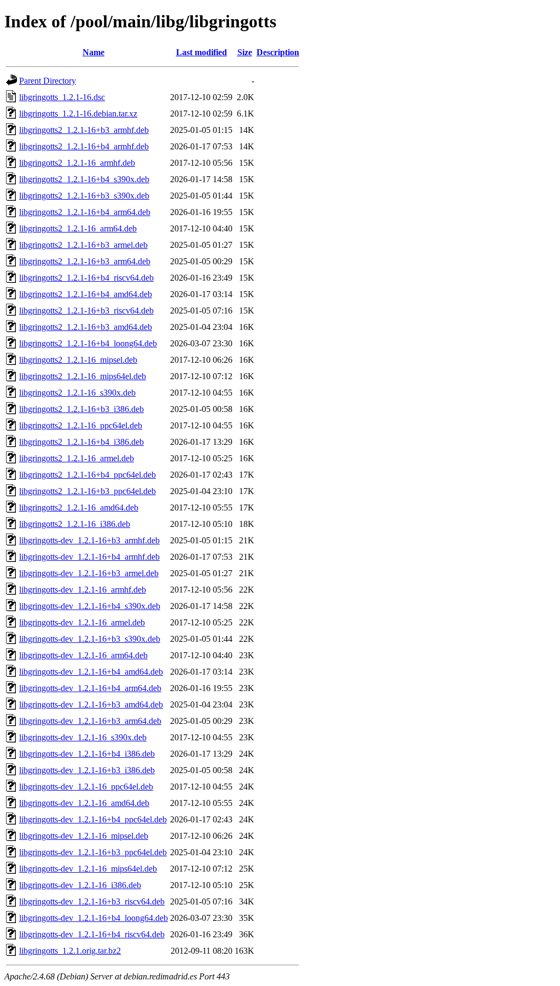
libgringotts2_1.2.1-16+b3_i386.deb (81, 409)
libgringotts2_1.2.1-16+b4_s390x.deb (84, 179)
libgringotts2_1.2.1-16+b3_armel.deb (83, 245)
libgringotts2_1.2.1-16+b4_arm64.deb (84, 212)
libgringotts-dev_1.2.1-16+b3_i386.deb (87, 770)
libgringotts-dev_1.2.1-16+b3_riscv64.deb (92, 901)
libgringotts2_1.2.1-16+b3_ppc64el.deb (87, 491)
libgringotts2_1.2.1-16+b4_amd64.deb (85, 294)
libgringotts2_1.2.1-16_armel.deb (76, 458)
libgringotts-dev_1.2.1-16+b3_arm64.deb (90, 721)
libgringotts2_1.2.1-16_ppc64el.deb (80, 425)
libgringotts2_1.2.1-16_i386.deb (74, 524)
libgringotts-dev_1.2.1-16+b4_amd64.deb (91, 671)
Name (93, 52)
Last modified (201, 52)
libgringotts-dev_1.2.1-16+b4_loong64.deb (93, 918)
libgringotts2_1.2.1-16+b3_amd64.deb (85, 327)
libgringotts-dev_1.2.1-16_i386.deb (80, 885)
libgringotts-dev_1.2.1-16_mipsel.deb (83, 835)
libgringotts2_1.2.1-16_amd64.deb (78, 507)
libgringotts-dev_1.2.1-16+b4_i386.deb (87, 753)
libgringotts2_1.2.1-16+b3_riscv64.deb (86, 310)
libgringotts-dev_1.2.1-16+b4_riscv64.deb (92, 934)
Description (277, 52)
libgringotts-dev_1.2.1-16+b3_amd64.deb (91, 704)
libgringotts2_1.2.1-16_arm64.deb (78, 228)
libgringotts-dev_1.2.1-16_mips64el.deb (88, 868)
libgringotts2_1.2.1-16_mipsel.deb (78, 359)
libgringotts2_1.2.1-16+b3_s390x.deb (84, 195)
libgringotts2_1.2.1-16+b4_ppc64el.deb (87, 474)
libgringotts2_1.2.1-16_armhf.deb (77, 162)
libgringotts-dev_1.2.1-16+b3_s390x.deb (89, 638)
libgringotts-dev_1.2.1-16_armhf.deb (82, 589)
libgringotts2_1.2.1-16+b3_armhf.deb (84, 130)
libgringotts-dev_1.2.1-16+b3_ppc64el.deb (93, 852)
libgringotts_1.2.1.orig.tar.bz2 (70, 950)
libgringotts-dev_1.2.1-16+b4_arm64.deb (90, 688)
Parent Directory (47, 80)
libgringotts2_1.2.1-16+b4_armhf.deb (84, 146)
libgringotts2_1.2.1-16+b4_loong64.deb (88, 343)
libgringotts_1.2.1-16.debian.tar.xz (78, 113)
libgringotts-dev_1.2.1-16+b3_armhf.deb (89, 540)
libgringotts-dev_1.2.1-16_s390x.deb (83, 737)
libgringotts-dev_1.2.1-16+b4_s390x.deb (89, 606)
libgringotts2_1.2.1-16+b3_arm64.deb (84, 261)
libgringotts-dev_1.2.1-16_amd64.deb (84, 803)
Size (244, 52)
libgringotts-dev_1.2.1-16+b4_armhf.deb (89, 556)
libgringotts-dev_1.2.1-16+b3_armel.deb (89, 573)
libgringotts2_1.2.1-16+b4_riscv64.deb (86, 277)
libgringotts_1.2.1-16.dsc (62, 97)
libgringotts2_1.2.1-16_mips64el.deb (82, 376)
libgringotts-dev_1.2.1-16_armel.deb (82, 622)
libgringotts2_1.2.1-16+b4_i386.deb (81, 441)
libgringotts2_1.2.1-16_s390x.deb (77, 392)
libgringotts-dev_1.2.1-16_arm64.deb (83, 655)
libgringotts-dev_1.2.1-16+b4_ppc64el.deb (93, 819)
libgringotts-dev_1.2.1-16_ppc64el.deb (86, 786)
